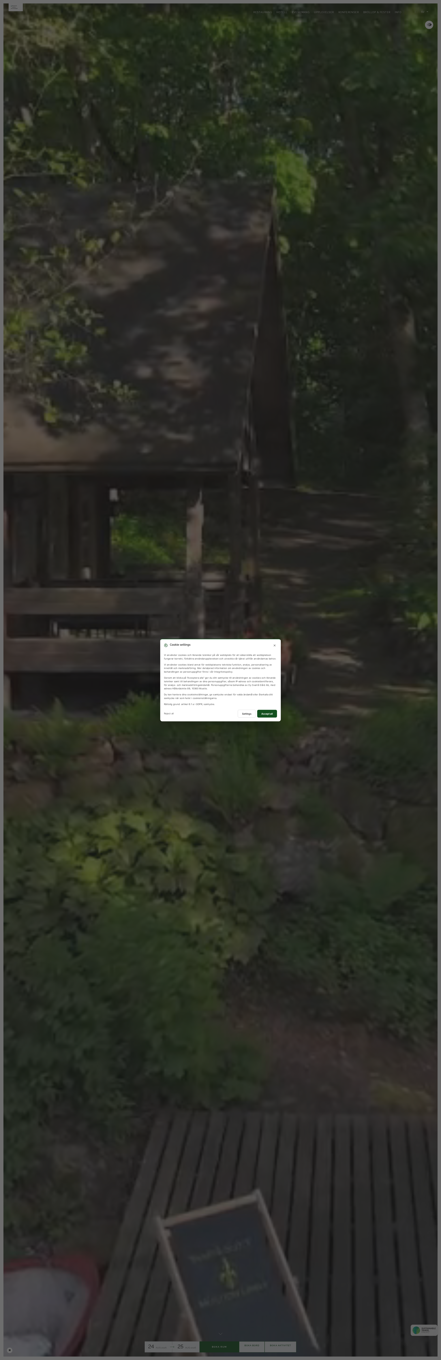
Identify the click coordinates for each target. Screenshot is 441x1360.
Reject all (169, 713)
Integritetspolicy (223, 671)
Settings (247, 713)
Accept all (267, 713)
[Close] (274, 645)
